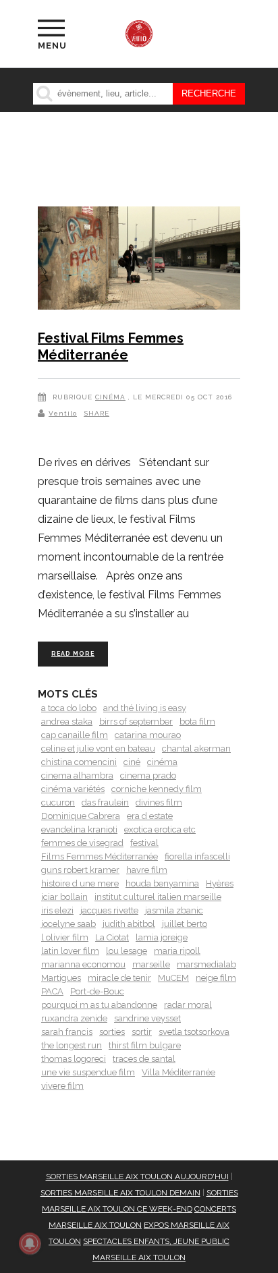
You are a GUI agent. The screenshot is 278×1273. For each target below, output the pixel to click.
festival (144, 843)
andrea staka (66, 721)
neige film (216, 978)
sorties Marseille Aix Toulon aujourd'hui (137, 1176)
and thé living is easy (144, 708)
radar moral (188, 1005)
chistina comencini (79, 762)
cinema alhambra (77, 775)
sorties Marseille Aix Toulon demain (120, 1192)
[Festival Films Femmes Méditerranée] (139, 260)
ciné (131, 762)
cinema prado (148, 775)
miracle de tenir (119, 978)
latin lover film (70, 951)
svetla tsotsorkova (194, 1032)
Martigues (61, 978)
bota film (197, 721)
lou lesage (126, 951)
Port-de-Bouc (97, 991)
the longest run (71, 1045)
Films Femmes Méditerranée (99, 856)
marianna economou (83, 964)
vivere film (62, 1086)
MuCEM (173, 978)
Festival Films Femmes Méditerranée (111, 347)
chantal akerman (196, 748)
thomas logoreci (73, 1059)
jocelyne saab (68, 924)
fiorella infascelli (197, 856)
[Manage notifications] (29, 1243)
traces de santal (144, 1059)
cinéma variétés (73, 789)
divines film (159, 802)
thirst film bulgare (145, 1045)
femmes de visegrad (82, 843)
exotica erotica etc (160, 829)
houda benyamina (162, 883)
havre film (146, 870)
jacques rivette (109, 910)
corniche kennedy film (156, 789)
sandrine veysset (147, 1018)
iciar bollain (64, 897)
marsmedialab (206, 964)
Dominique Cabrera (80, 816)
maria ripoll (177, 951)
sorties (112, 1032)
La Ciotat (112, 937)
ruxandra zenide (74, 1018)
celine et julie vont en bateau (98, 748)
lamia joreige (162, 937)
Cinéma (110, 397)
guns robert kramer (80, 870)
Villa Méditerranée (178, 1072)
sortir (142, 1032)
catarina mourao (148, 735)
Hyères (219, 883)
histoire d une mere (80, 883)
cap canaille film (74, 735)
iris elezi (57, 910)
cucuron (58, 802)
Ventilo (63, 413)
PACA (52, 991)
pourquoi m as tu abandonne (99, 1005)
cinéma (162, 762)
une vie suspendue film (88, 1072)
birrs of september (136, 721)
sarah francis (66, 1032)
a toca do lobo (68, 708)
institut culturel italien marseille (157, 897)
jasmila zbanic (174, 910)
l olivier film (64, 937)
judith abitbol (129, 924)
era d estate (150, 816)
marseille (151, 964)
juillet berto (184, 924)
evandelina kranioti (79, 829)
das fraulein (105, 802)
